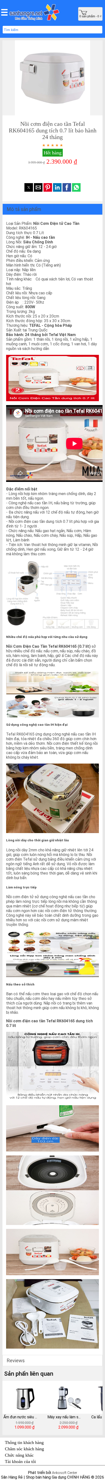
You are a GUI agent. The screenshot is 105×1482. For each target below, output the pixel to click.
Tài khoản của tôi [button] (20, 1461)
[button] (4, 12)
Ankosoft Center (64, 1473)
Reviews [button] (16, 1360)
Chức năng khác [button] (19, 1455)
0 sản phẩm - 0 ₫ (90, 16)
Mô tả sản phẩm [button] (24, 209)
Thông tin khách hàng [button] (24, 1442)
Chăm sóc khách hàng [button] (24, 1448)
